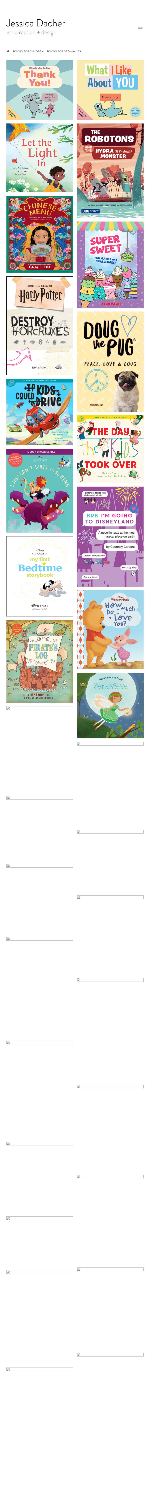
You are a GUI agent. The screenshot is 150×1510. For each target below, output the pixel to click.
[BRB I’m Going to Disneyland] (110, 537)
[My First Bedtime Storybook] (39, 576)
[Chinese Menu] (39, 234)
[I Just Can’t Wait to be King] (39, 491)
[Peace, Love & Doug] (110, 362)
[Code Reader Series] (110, 170)
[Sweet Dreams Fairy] (110, 705)
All (7, 51)
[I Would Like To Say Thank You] (39, 90)
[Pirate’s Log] (39, 661)
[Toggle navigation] (140, 27)
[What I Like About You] (110, 90)
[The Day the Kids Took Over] (110, 449)
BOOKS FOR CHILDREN (28, 51)
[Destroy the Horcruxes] (39, 325)
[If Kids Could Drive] (39, 412)
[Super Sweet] (110, 265)
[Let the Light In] (39, 157)
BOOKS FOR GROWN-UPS (64, 51)
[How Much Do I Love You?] (110, 629)
